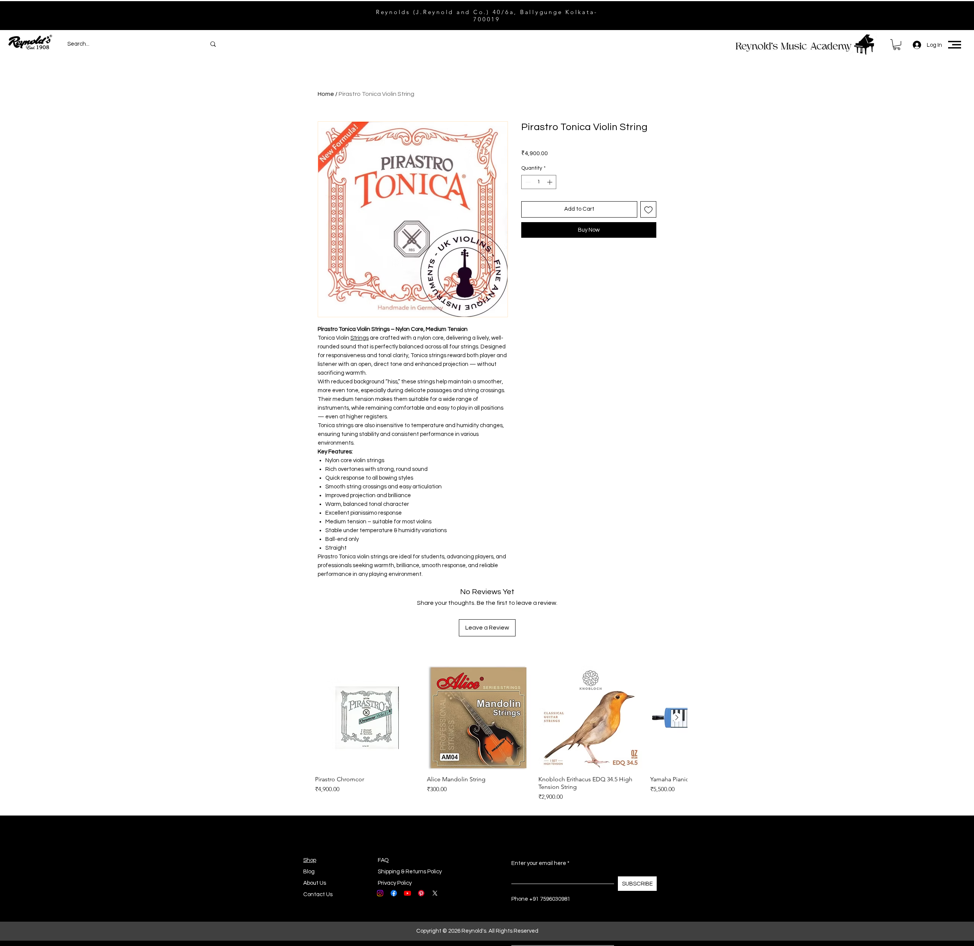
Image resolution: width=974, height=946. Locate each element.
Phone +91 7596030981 (540, 899)
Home (326, 94)
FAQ (383, 860)
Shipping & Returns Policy (410, 871)
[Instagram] (380, 893)
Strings (359, 338)
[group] (501, 733)
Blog (309, 871)
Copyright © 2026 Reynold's (451, 931)
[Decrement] (527, 182)
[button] (896, 44)
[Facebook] (394, 893)
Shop (309, 860)
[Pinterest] (421, 893)
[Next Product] (676, 717)
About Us (314, 883)
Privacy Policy (395, 883)
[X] (435, 893)
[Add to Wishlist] (648, 209)
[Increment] (550, 182)
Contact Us (318, 894)
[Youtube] (407, 893)
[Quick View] (367, 718)
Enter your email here (538, 863)
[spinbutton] (539, 182)
